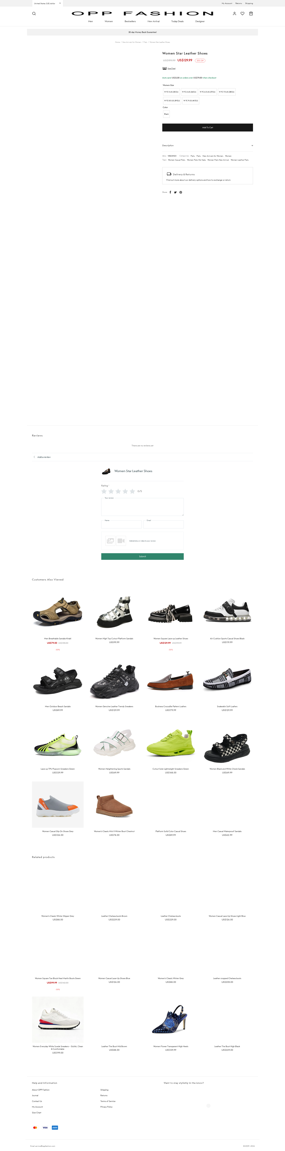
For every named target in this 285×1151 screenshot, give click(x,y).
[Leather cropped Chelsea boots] (227, 952)
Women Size (168, 85)
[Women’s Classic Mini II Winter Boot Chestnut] (114, 805)
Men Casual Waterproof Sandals (227, 831)
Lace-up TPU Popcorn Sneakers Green (58, 769)
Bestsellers (130, 21)
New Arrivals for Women (131, 42)
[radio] (171, 92)
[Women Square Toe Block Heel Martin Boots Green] (58, 952)
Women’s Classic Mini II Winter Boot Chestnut (114, 831)
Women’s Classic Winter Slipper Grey (57, 916)
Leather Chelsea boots (171, 916)
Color (165, 107)
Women (109, 21)
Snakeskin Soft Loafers (227, 706)
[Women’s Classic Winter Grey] (171, 952)
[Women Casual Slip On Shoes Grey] (58, 805)
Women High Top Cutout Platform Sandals (114, 638)
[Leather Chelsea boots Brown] (114, 889)
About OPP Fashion (40, 1090)
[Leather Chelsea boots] (171, 889)
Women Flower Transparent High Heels (170, 1046)
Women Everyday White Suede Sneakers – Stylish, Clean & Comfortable (58, 1047)
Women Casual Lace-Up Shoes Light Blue (227, 916)
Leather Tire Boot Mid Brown (114, 1046)
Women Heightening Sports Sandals (114, 769)
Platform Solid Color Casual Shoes (171, 831)
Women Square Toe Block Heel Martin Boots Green (58, 978)
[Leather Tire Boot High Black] (227, 1020)
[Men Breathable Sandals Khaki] (58, 612)
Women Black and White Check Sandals (227, 769)
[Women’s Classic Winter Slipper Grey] (58, 889)
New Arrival (153, 21)
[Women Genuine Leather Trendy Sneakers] (114, 680)
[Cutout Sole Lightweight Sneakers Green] (171, 742)
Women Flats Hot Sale (196, 160)
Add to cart (207, 127)
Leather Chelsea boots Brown (114, 916)
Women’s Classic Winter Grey (171, 978)
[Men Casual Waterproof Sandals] (227, 804)
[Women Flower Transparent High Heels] (171, 1019)
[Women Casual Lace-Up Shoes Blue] (114, 952)
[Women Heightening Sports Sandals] (114, 742)
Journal (35, 1095)
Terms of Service (107, 1101)
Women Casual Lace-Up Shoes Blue (114, 978)
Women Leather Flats (240, 160)
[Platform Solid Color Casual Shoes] (171, 804)
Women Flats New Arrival (218, 160)
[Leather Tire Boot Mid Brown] (114, 1020)
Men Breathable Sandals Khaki (57, 638)
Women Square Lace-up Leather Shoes (171, 638)
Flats (145, 42)
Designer (200, 21)
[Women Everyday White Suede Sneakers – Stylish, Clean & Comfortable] (58, 1019)
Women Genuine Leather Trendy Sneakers (114, 706)
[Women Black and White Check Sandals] (227, 742)
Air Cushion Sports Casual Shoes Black (227, 638)
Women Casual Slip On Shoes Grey (57, 831)
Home (117, 42)
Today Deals (177, 21)
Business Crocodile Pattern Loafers (170, 706)
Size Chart (171, 68)
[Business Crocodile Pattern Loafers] (171, 680)
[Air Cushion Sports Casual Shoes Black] (227, 612)
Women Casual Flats (176, 160)
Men (90, 21)
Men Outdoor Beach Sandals (58, 706)
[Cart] (251, 14)
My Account (227, 3)
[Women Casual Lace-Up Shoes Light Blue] (227, 889)
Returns (239, 3)
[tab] (207, 145)
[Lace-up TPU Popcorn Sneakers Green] (58, 742)
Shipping (249, 3)
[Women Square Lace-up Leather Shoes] (171, 612)
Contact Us (37, 1101)
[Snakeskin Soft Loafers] (227, 680)
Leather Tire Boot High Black (227, 1046)
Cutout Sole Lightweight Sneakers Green (171, 769)
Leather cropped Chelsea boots (227, 978)
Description (168, 145)
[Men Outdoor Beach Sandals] (58, 680)
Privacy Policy (106, 1107)
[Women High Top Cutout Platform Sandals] (114, 612)
